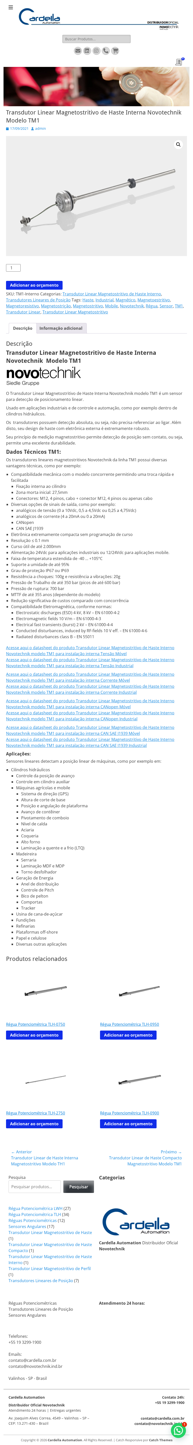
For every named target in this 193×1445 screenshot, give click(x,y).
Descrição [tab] (22, 328)
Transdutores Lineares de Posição (38, 300)
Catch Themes (160, 1440)
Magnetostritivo (88, 306)
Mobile (111, 306)
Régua (152, 306)
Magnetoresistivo (22, 306)
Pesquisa (17, 1177)
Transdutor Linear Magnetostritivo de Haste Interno (112, 294)
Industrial (104, 300)
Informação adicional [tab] (60, 328)
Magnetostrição (56, 306)
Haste (87, 300)
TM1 (179, 306)
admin (40, 128)
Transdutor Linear (23, 312)
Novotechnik (132, 306)
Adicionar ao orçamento (34, 285)
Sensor (166, 306)
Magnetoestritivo (153, 300)
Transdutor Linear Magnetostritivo (75, 312)
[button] (178, 144)
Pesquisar (78, 1186)
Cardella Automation (65, 1440)
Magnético (125, 300)
